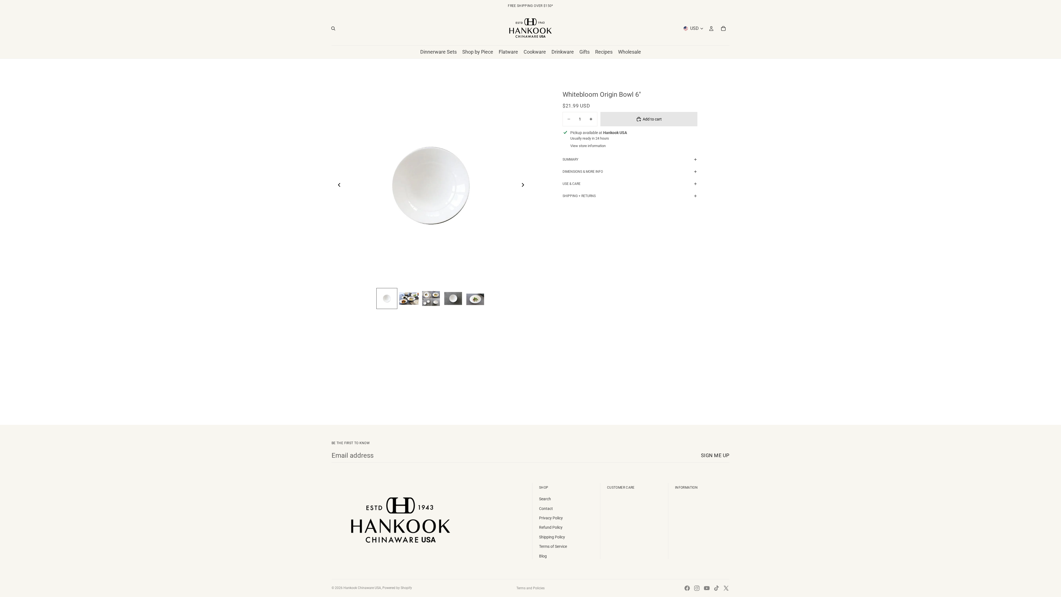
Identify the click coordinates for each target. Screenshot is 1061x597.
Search (545, 499)
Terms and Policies (530, 588)
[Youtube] (706, 588)
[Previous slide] (338, 186)
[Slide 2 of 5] (409, 298)
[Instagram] (697, 588)
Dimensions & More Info (583, 172)
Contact (546, 508)
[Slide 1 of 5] (387, 298)
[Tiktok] (716, 588)
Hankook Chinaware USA (362, 588)
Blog (543, 556)
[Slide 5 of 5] (475, 298)
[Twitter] (726, 588)
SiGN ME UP (715, 455)
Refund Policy (551, 527)
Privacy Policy (551, 518)
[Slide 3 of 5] (431, 298)
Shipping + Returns (579, 196)
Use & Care (572, 184)
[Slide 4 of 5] (453, 298)
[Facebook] (687, 588)
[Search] (333, 28)
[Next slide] (524, 186)
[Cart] (723, 28)
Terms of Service (553, 546)
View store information (588, 146)
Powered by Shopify (397, 588)
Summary (570, 159)
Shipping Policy (552, 537)
